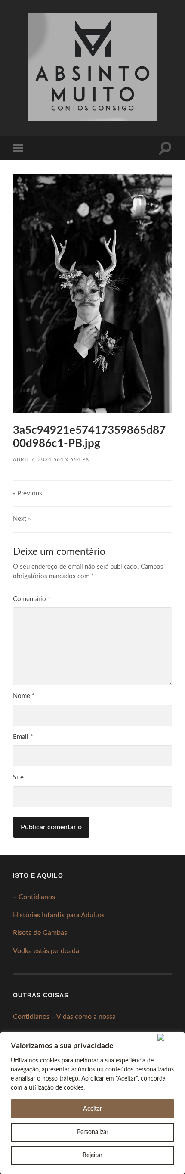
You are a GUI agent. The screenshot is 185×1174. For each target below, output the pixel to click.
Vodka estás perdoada (46, 950)
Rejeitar (92, 1155)
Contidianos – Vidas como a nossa (64, 1016)
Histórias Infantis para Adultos (59, 915)
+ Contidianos (34, 897)
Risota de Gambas (40, 932)
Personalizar (92, 1132)
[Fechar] (169, 1037)
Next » (22, 519)
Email (23, 737)
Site (18, 777)
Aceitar (92, 1109)
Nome (23, 696)
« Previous (27, 493)
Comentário (31, 599)
